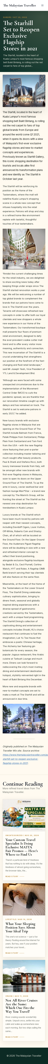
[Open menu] (42, 5)
